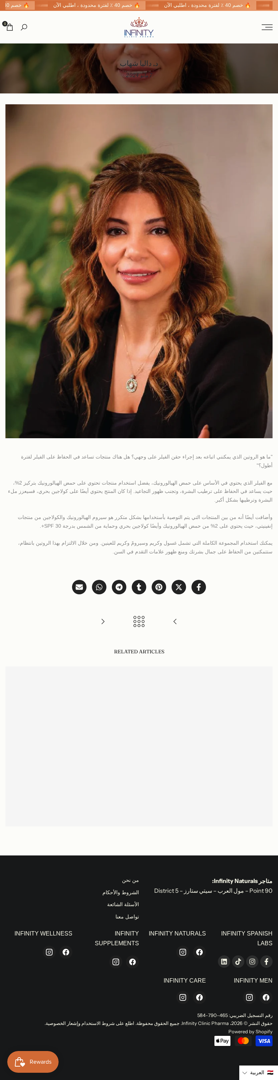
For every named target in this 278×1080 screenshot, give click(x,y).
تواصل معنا (127, 917)
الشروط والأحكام (120, 892)
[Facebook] (199, 952)
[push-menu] (267, 27)
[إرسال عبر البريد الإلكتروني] (79, 587)
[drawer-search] (24, 27)
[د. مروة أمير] (103, 621)
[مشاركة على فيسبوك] (198, 587)
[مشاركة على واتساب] (99, 587)
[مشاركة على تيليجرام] (119, 587)
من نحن (130, 880)
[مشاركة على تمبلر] (139, 587)
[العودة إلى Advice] (139, 621)
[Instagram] (182, 952)
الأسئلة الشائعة (123, 904)
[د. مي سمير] (175, 621)
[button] (258, 1073)
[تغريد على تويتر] (179, 587)
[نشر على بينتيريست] (159, 587)
